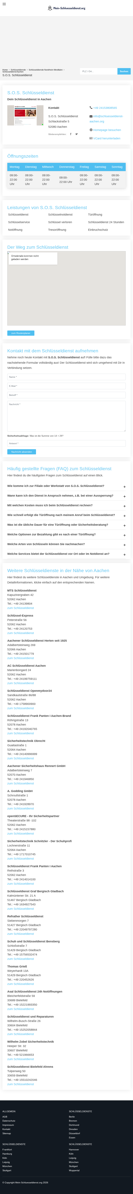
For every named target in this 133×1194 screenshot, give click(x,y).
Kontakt (6, 1129)
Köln (4, 1158)
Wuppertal (74, 1170)
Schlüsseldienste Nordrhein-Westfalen (46, 70)
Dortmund (74, 1125)
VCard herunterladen (106, 138)
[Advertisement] (66, 43)
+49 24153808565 (105, 107)
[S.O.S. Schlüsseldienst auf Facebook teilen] (71, 134)
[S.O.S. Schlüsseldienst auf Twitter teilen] (76, 134)
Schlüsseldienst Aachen (13, 72)
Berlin (72, 1116)
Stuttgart (6, 1170)
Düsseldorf (74, 1133)
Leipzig (6, 1162)
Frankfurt (7, 1149)
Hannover (74, 1149)
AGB (4, 1116)
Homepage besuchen (107, 130)
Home (5, 70)
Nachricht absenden (21, 451)
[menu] (4, 3)
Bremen (73, 1120)
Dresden (73, 1129)
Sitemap (6, 1133)
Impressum (8, 1125)
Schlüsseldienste (18, 70)
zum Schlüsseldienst (20, 608)
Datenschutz (8, 1120)
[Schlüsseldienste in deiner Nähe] (66, 8)
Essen (72, 1137)
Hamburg (7, 1153)
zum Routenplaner (20, 333)
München (7, 1166)
